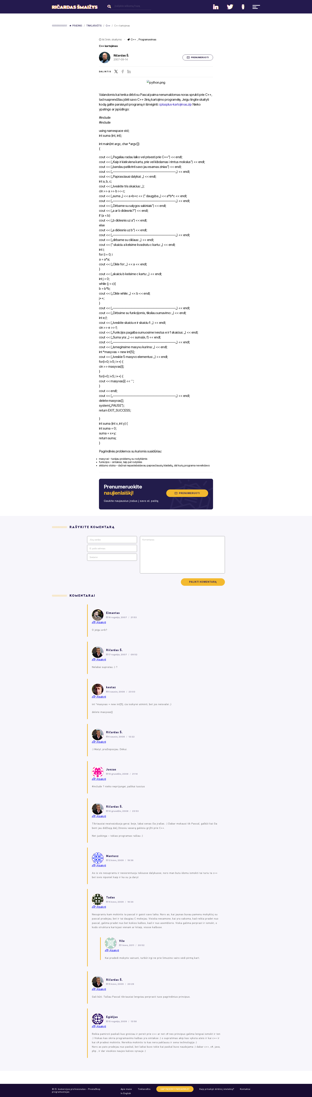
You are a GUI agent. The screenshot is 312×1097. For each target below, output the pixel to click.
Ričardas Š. (121, 55)
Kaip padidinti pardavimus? (175, 1089)
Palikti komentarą (203, 581)
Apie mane (126, 1089)
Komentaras (148, 539)
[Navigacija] (256, 6)
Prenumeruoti (200, 57)
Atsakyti (101, 622)
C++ (108, 25)
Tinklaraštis (94, 25)
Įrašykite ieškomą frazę (127, 5)
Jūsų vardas (95, 539)
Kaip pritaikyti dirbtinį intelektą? (216, 1089)
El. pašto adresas (97, 548)
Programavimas (147, 39)
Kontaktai (245, 1089)
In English (126, 1093)
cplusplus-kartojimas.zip (175, 104)
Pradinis (77, 25)
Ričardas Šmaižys (75, 7)
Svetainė (94, 557)
